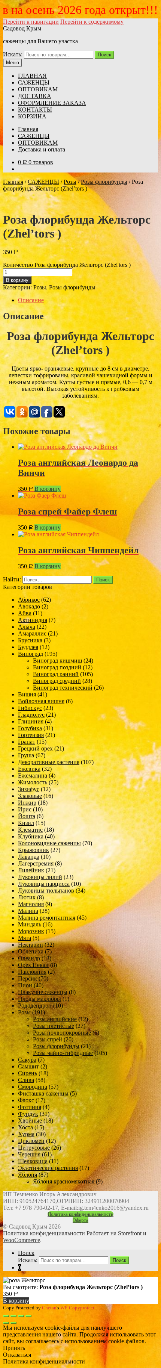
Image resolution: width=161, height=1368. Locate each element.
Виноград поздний (57, 667)
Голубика (30, 728)
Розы (70, 182)
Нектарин (30, 944)
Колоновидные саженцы (49, 843)
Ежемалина (32, 775)
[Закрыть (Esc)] (6, 1316)
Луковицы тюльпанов (46, 890)
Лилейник (31, 870)
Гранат (26, 741)
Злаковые (30, 796)
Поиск (104, 55)
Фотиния (29, 1107)
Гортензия (31, 735)
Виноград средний (57, 681)
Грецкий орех (35, 748)
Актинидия (32, 620)
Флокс (26, 1100)
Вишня (27, 694)
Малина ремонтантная (46, 917)
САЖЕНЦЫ (33, 82)
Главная (28, 129)
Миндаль (29, 924)
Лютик (27, 897)
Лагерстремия (36, 863)
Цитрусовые (34, 1147)
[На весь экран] (21, 1316)
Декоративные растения (48, 762)
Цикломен (31, 1141)
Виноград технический (62, 687)
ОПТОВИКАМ (38, 89)
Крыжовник (33, 850)
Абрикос (29, 599)
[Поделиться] (13, 1316)
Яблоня (27, 1174)
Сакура (27, 1059)
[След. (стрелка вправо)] (13, 1323)
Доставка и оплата (41, 149)
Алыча (26, 626)
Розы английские (55, 1019)
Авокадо (29, 606)
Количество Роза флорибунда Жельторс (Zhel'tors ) (67, 265)
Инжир (27, 802)
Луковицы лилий (40, 877)
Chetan (49, 1307)
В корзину (17, 280)
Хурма (26, 1134)
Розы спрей (47, 1039)
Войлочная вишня (41, 701)
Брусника (30, 640)
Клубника (30, 836)
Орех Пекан (33, 965)
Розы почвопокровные (62, 1032)
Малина (28, 911)
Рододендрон (35, 1005)
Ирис (24, 809)
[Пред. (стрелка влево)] (6, 1323)
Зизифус (28, 789)
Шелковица (33, 1161)
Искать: (12, 54)
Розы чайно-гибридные (63, 1053)
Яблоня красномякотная (63, 1181)
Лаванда (28, 856)
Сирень (27, 1073)
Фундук (28, 1114)
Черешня (29, 1154)
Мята (24, 938)
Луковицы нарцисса (44, 884)
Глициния (30, 721)
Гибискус (30, 708)
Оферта (80, 1220)
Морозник (31, 931)
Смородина (32, 1087)
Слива (26, 1080)
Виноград (30, 654)
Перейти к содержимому (92, 21)
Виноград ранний (56, 674)
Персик (27, 978)
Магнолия (31, 904)
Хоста (25, 1127)
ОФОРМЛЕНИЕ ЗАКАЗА (52, 103)
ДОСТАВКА (34, 96)
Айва (24, 613)
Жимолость (32, 782)
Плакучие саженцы (42, 992)
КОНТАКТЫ (35, 109)
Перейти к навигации (31, 21)
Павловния (32, 971)
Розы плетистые (53, 1026)
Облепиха (30, 951)
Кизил (26, 823)
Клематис (30, 829)
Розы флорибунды (104, 182)
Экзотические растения (48, 1168)
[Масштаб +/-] (28, 1316)
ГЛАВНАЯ (32, 76)
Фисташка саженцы (43, 1093)
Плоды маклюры (39, 999)
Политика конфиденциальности (80, 1214)
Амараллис (32, 633)
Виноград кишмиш (57, 660)
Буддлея (28, 647)
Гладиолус (31, 714)
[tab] (88, 300)
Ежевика (29, 769)
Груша (26, 755)
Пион (25, 985)
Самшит (28, 1066)
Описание (31, 300)
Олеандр (29, 958)
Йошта (26, 816)
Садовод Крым (22, 28)
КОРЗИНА (32, 116)
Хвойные (30, 1120)
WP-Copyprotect (77, 1307)
